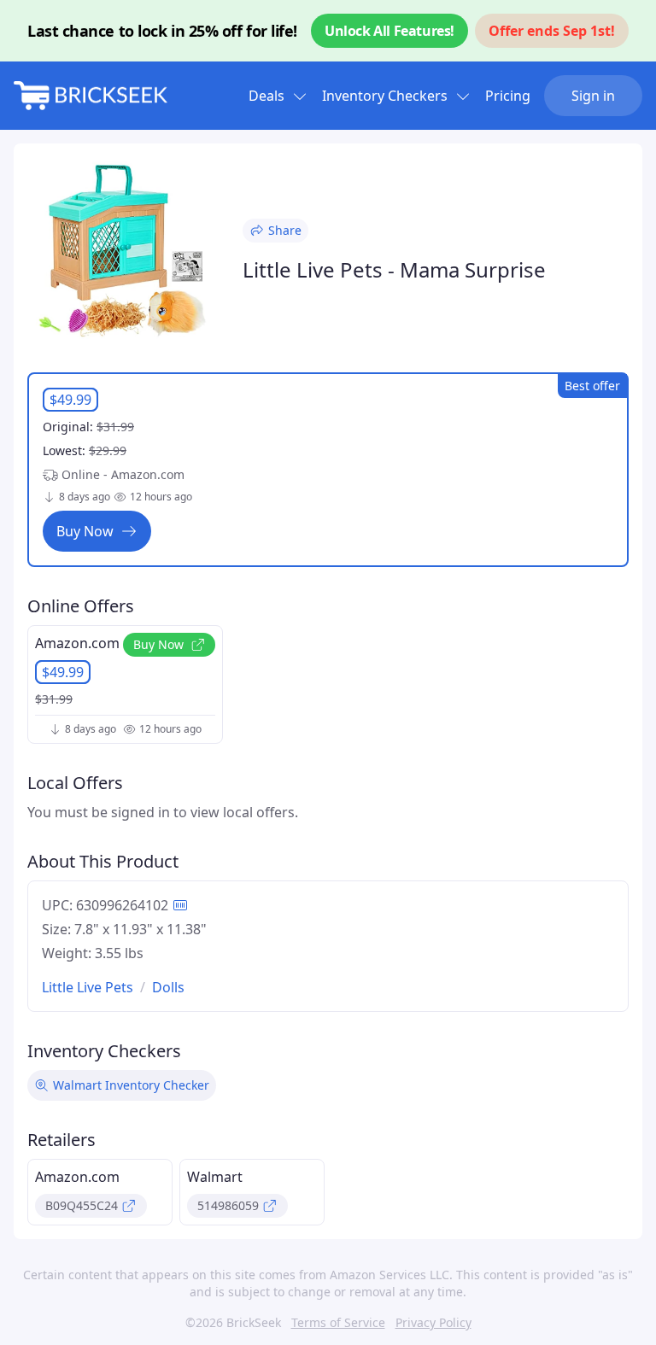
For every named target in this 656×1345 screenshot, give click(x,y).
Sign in (593, 95)
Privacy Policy (433, 1322)
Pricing (507, 95)
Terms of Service (338, 1322)
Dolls (168, 987)
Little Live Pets (87, 987)
